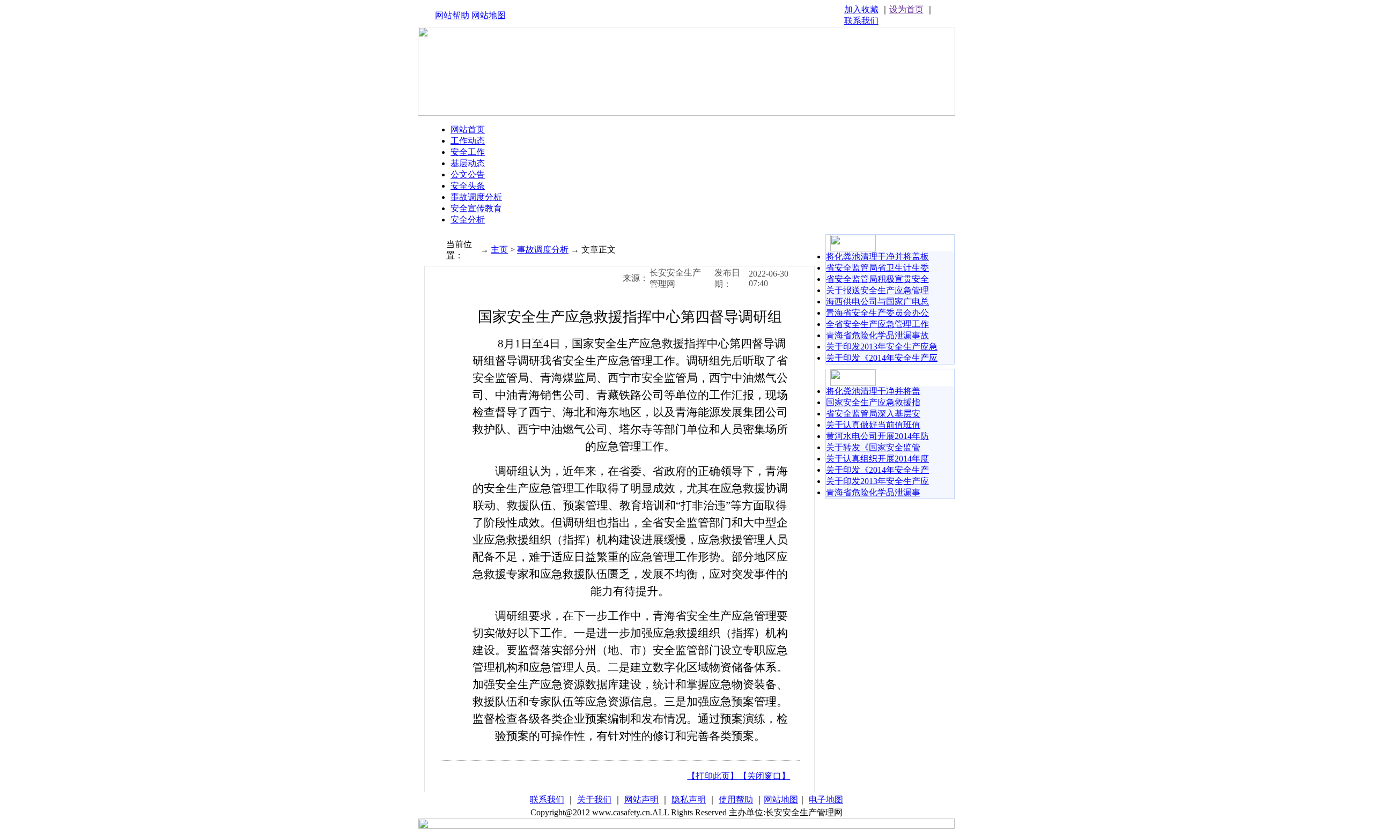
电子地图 (826, 799)
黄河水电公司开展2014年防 (877, 436)
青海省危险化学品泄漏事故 (877, 335)
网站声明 (641, 799)
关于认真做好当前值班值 (873, 424)
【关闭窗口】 (764, 775)
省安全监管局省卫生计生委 (877, 267)
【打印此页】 (713, 775)
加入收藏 (861, 9)
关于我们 (594, 799)
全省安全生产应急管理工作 (877, 324)
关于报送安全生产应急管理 (877, 290)
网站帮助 (452, 15)
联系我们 (861, 20)
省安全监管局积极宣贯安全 (877, 279)
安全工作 (468, 152)
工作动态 (468, 140)
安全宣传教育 (476, 208)
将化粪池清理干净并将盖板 (877, 256)
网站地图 (488, 15)
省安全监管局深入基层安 (873, 413)
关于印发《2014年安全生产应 (882, 357)
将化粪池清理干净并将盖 (873, 391)
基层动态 (468, 163)
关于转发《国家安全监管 (873, 447)
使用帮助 (736, 799)
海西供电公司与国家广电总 (877, 301)
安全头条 (468, 185)
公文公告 (468, 174)
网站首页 (468, 129)
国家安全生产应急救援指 (873, 402)
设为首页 (906, 9)
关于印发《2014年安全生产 (877, 469)
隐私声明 (688, 799)
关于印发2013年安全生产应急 (882, 346)
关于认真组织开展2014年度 (877, 458)
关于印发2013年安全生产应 (877, 481)
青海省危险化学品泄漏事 (873, 492)
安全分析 (468, 219)
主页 (499, 249)
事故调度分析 (476, 197)
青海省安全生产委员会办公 (877, 312)
